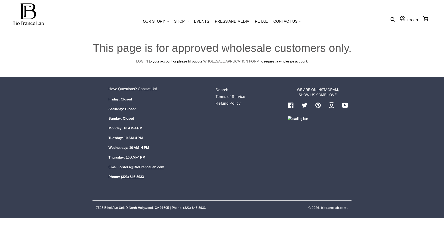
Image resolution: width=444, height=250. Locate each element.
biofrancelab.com (333, 207)
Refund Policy (228, 103)
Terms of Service (230, 97)
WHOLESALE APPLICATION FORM (231, 61)
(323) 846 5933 (194, 207)
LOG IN (142, 61)
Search (222, 90)
